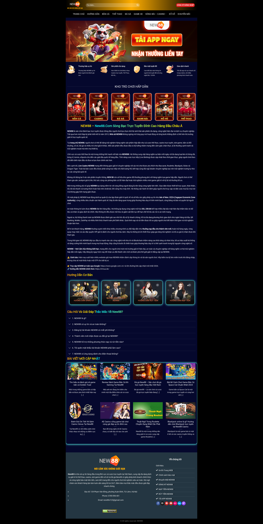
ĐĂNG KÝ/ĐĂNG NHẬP (185, 5)
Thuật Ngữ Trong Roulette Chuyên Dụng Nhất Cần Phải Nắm (148, 424)
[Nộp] (138, 5)
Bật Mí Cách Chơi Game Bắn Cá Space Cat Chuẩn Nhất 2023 (180, 383)
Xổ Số (172, 14)
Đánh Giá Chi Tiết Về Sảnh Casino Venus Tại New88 (82, 422)
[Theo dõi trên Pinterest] (167, 503)
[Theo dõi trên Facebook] (158, 503)
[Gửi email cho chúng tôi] (162, 503)
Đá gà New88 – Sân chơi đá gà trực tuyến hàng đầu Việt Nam (147, 383)
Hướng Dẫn (93, 14)
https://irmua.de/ (102, 269)
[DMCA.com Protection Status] (110, 511)
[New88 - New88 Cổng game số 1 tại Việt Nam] (75, 5)
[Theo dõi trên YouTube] (171, 503)
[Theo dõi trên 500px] (179, 503)
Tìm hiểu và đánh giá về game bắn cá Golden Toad (82, 383)
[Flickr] (175, 503)
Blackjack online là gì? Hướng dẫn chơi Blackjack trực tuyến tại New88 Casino (181, 424)
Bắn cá (105, 14)
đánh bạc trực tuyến (91, 131)
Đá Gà (128, 14)
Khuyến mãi (184, 14)
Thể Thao (117, 14)
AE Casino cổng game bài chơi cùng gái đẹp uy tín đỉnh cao (115, 422)
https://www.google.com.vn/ (112, 266)
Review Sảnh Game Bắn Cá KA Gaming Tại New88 (115, 383)
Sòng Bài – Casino (155, 14)
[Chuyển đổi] (69, 318)
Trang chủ (79, 14)
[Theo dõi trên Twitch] (184, 503)
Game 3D (138, 14)
